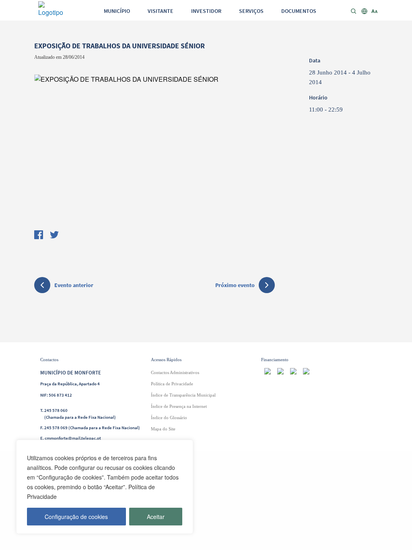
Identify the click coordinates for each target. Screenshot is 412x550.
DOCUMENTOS (298, 10)
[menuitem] (117, 10)
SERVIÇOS (251, 10)
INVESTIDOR (206, 10)
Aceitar (156, 517)
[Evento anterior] (42, 286)
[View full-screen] (154, 146)
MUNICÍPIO (117, 10)
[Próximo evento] (267, 285)
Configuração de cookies (76, 517)
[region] (104, 487)
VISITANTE (160, 10)
